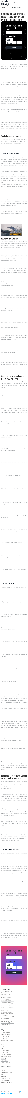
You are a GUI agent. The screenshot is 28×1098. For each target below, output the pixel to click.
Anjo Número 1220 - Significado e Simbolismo (6, 996)
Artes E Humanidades (16, 4)
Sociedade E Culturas (6, 1056)
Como (2, 1044)
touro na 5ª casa (5, 1076)
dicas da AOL (4, 1038)
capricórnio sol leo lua (8, 583)
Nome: (7, 29)
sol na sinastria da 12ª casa (6, 1073)
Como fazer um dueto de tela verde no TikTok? (7, 1009)
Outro (2, 1048)
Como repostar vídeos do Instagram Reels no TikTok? (7, 1013)
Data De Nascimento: (11, 36)
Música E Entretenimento (16, 7)
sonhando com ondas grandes (6, 1069)
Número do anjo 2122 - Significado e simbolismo (6, 1025)
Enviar (14, 47)
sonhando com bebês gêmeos (6, 1083)
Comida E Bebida (5, 1050)
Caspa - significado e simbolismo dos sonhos (6, 1000)
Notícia (2, 1046)
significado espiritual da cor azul (11, 154)
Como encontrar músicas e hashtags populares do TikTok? (7, 1003)
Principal (13, 2)
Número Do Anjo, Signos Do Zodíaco (7, 1041)
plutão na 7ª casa (5, 1078)
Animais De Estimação (6, 1054)
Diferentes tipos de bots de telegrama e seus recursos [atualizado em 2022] (6, 1021)
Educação (3, 1058)
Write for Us (10, 1093)
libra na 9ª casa (5, 1080)
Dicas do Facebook (5, 1062)
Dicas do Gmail (4, 1052)
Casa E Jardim (4, 1060)
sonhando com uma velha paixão (11, 849)
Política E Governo (5, 1032)
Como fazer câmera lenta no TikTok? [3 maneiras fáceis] (7, 1006)
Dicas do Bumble (5, 1036)
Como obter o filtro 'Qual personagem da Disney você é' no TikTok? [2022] (7, 1017)
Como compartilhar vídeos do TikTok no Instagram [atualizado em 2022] (7, 993)
